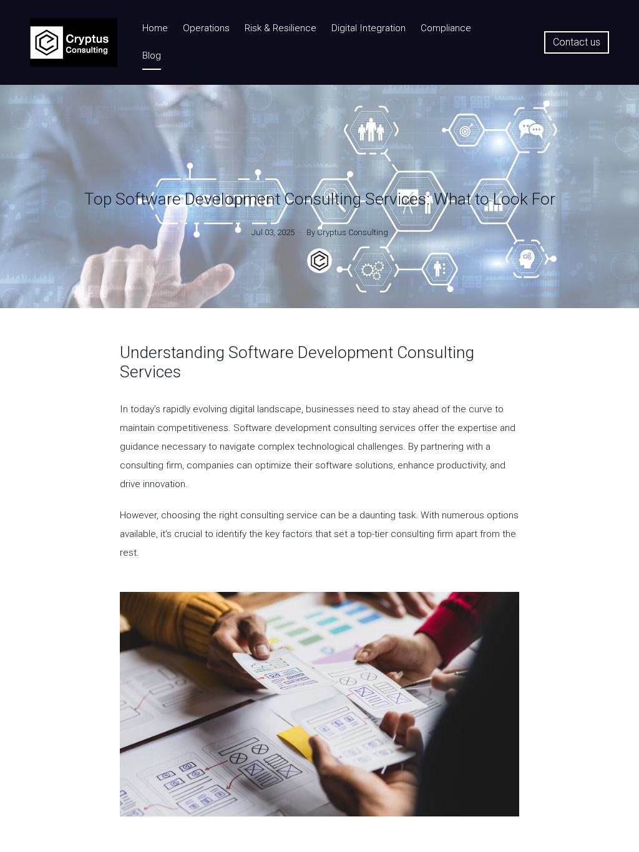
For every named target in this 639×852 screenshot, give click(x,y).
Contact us (576, 42)
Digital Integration (368, 28)
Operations (206, 28)
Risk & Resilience (280, 28)
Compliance (446, 28)
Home (155, 28)
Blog (151, 55)
